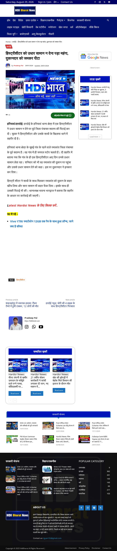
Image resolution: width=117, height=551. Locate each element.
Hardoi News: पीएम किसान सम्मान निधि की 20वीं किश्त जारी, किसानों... (65, 439)
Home (8, 42)
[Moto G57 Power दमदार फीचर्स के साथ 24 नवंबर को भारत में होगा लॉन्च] (47, 469)
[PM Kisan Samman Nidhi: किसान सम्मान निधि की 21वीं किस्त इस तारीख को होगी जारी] (12, 439)
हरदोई (14, 42)
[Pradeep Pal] (8, 65)
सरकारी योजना (83, 20)
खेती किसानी (27, 27)
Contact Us (67, 2)
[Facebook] (95, 2)
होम (55, 2)
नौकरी (51, 34)
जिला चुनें (11, 34)
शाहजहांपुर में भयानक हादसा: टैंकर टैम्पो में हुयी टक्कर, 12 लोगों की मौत (22, 304)
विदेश (20, 20)
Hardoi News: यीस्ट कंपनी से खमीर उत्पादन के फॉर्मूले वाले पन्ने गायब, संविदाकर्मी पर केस (100, 103)
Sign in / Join (44, 2)
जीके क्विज (94, 27)
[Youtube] (109, 2)
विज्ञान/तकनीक (47, 20)
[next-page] (15, 400)
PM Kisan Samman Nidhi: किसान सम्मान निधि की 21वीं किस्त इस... (28, 439)
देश (14, 20)
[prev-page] (10, 400)
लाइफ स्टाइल (13, 27)
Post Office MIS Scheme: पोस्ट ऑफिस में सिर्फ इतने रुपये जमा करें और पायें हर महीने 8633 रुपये (27, 491)
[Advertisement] (40, 253)
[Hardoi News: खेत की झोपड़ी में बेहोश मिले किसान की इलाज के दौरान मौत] (62, 365)
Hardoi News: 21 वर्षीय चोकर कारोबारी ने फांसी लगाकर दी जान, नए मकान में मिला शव (99, 115)
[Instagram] (100, 2)
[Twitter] (104, 2)
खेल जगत (63, 27)
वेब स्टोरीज (41, 27)
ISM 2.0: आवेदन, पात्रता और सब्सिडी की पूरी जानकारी (29, 424)
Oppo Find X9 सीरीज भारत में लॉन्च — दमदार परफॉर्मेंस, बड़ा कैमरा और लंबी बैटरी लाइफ (63, 480)
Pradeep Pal (18, 65)
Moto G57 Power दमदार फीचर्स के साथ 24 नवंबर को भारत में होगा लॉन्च (64, 469)
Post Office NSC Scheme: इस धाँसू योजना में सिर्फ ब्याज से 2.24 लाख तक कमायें (27, 479)
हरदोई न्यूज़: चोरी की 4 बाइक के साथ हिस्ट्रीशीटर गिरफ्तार (60, 304)
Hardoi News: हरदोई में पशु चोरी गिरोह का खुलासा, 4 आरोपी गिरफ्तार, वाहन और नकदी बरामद (100, 91)
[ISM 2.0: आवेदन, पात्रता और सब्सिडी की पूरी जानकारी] (12, 426)
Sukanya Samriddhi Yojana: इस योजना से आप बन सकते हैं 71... (100, 439)
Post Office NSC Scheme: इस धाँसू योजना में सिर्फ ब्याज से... (65, 425)
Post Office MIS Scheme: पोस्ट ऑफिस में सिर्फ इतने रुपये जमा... (100, 425)
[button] (107, 20)
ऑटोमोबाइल (81, 27)
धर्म (71, 27)
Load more (94, 137)
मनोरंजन (52, 27)
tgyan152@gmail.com (52, 538)
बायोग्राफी (24, 34)
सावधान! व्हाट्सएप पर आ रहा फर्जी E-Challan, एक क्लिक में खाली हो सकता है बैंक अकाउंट (64, 491)
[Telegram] (45, 292)
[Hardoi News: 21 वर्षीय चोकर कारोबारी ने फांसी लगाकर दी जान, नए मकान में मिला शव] (40, 365)
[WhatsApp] (32, 292)
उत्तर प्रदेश (31, 20)
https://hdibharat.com (32, 321)
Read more (15, 393)
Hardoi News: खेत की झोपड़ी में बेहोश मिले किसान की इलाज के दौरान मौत (62, 379)
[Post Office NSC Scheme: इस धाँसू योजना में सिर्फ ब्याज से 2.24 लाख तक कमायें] (48, 426)
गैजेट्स (60, 20)
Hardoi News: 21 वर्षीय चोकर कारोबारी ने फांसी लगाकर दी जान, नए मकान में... (39, 380)
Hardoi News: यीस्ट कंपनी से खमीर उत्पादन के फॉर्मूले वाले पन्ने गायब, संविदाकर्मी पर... (18, 380)
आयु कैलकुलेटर (39, 34)
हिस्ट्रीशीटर (20, 279)
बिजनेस (70, 20)
